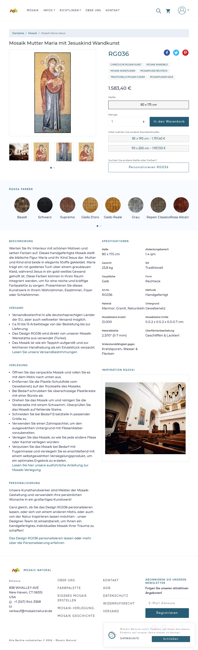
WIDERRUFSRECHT (119, 603)
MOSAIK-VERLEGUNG (76, 608)
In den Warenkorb (169, 121)
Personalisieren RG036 (149, 167)
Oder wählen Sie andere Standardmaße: (134, 132)
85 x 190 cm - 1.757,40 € (148, 138)
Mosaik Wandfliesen (123, 71)
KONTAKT (113, 10)
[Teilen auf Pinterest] (185, 52)
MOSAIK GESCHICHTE (76, 616)
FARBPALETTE (69, 588)
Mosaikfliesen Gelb (161, 77)
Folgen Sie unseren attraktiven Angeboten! (166, 591)
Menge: (113, 114)
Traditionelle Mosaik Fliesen (128, 77)
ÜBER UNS (93, 10)
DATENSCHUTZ (115, 596)
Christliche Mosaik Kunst (126, 65)
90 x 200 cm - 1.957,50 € (149, 148)
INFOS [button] (48, 10)
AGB (107, 588)
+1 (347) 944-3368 (27, 602)
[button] (158, 11)
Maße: (112, 97)
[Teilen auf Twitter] (176, 52)
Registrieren (167, 613)
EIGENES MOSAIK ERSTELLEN (72, 598)
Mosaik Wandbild (157, 65)
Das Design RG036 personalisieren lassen (41, 538)
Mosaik (33, 10)
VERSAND (111, 611)
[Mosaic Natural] (13, 13)
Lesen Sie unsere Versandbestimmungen (44, 352)
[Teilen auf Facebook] (166, 52)
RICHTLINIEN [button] (69, 10)
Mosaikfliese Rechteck (153, 71)
